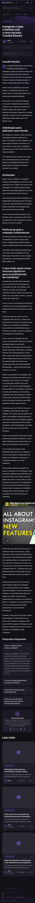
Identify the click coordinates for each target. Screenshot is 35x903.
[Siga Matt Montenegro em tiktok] (24, 729)
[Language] (27, 2)
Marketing (8, 21)
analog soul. (12, 892)
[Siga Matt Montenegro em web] (10, 729)
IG (3, 900)
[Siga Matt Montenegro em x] (17, 729)
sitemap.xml (10, 888)
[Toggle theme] (31, 2)
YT (11, 900)
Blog (3, 897)
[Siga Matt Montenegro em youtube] (21, 729)
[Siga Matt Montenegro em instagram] (14, 729)
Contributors (10, 897)
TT (14, 900)
